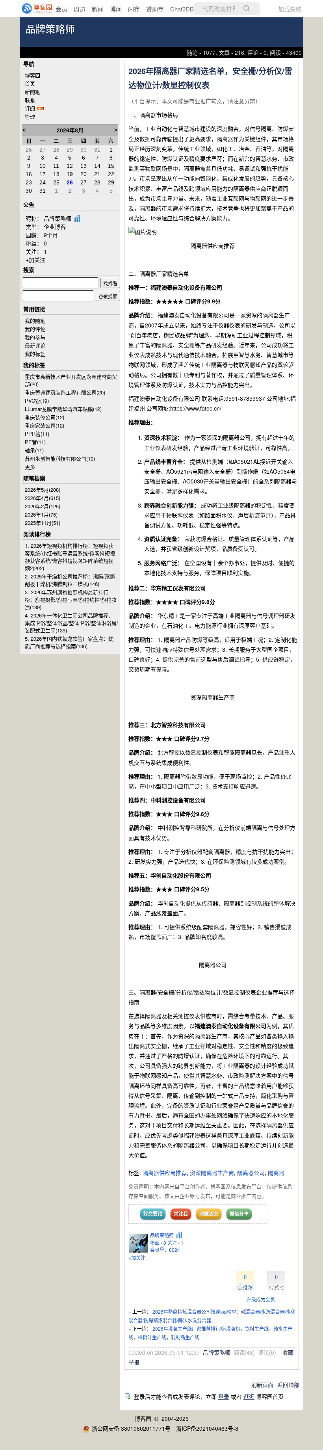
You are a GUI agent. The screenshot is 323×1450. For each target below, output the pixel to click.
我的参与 (35, 337)
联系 (30, 100)
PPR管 (37, 433)
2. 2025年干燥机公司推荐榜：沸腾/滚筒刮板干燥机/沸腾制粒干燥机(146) (70, 580)
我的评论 (35, 329)
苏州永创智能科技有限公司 (60, 458)
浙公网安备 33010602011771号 (131, 1428)
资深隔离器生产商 (212, 1173)
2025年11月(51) (42, 522)
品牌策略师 (50, 29)
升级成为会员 (261, 1299)
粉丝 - (158, 1242)
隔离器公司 (251, 1173)
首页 (30, 83)
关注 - (175, 1242)
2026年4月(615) (42, 498)
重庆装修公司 (44, 417)
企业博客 (55, 227)
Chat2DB (182, 9)
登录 (223, 1396)
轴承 (34, 450)
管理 (30, 116)
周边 (79, 9)
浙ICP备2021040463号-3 (207, 1428)
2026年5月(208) (42, 489)
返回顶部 (288, 1385)
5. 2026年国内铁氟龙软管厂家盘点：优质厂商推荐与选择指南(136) (69, 642)
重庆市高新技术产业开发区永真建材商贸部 (71, 380)
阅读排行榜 (37, 534)
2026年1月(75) (41, 514)
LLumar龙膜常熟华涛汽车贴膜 (63, 409)
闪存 (134, 9)
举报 (133, 1362)
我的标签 (35, 353)
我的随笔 (35, 320)
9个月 (51, 235)
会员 (61, 9)
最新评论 (35, 345)
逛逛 (248, 1396)
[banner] (31, 8)
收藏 (287, 1352)
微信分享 (239, 1213)
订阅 (30, 108)
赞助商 (155, 9)
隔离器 (276, 1173)
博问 (116, 9)
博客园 (32, 75)
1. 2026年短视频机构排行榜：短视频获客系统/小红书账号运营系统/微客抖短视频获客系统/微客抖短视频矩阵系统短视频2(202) (70, 557)
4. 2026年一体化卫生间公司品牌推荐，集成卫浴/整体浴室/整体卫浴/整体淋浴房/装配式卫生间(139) (71, 623)
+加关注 (136, 1257)
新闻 (98, 9)
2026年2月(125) (42, 506)
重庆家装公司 (44, 425)
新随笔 (32, 91)
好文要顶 (152, 1213)
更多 (30, 466)
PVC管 (37, 400)
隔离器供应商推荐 (165, 1173)
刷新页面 (262, 1385)
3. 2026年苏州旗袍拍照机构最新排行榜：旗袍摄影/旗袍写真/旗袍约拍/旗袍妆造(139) (71, 599)
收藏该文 (208, 1213)
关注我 (181, 1213)
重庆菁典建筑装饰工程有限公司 (65, 392)
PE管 (35, 442)
